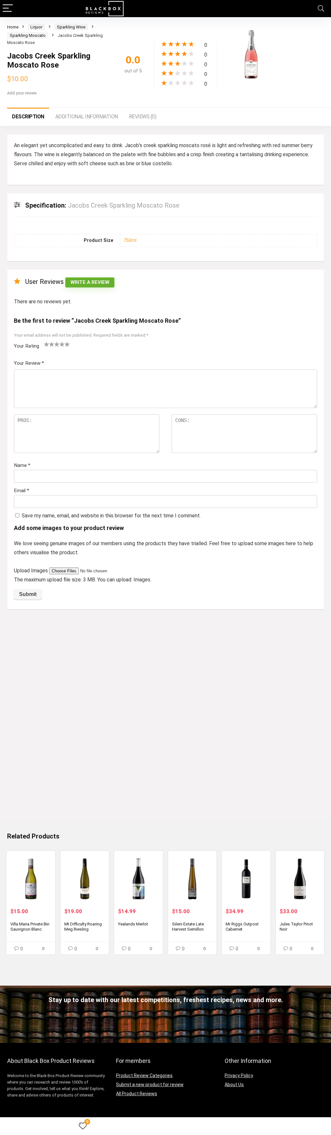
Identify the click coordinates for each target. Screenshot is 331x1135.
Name (22, 465)
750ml (129, 240)
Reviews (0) (142, 117)
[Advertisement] (165, 663)
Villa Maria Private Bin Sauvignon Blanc (29, 927)
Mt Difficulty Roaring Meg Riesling (83, 927)
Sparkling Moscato (28, 35)
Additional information (86, 117)
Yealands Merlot (133, 924)
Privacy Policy (239, 1075)
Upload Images (31, 571)
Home (12, 27)
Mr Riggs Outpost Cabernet (242, 927)
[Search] (321, 8)
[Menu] (8, 8)
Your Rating (26, 346)
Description (28, 117)
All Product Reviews (136, 1093)
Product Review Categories (144, 1075)
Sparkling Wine (71, 27)
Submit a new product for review (150, 1084)
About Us (234, 1084)
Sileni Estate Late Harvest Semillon (188, 927)
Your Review (29, 363)
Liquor (36, 27)
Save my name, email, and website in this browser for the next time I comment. (111, 516)
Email (21, 490)
